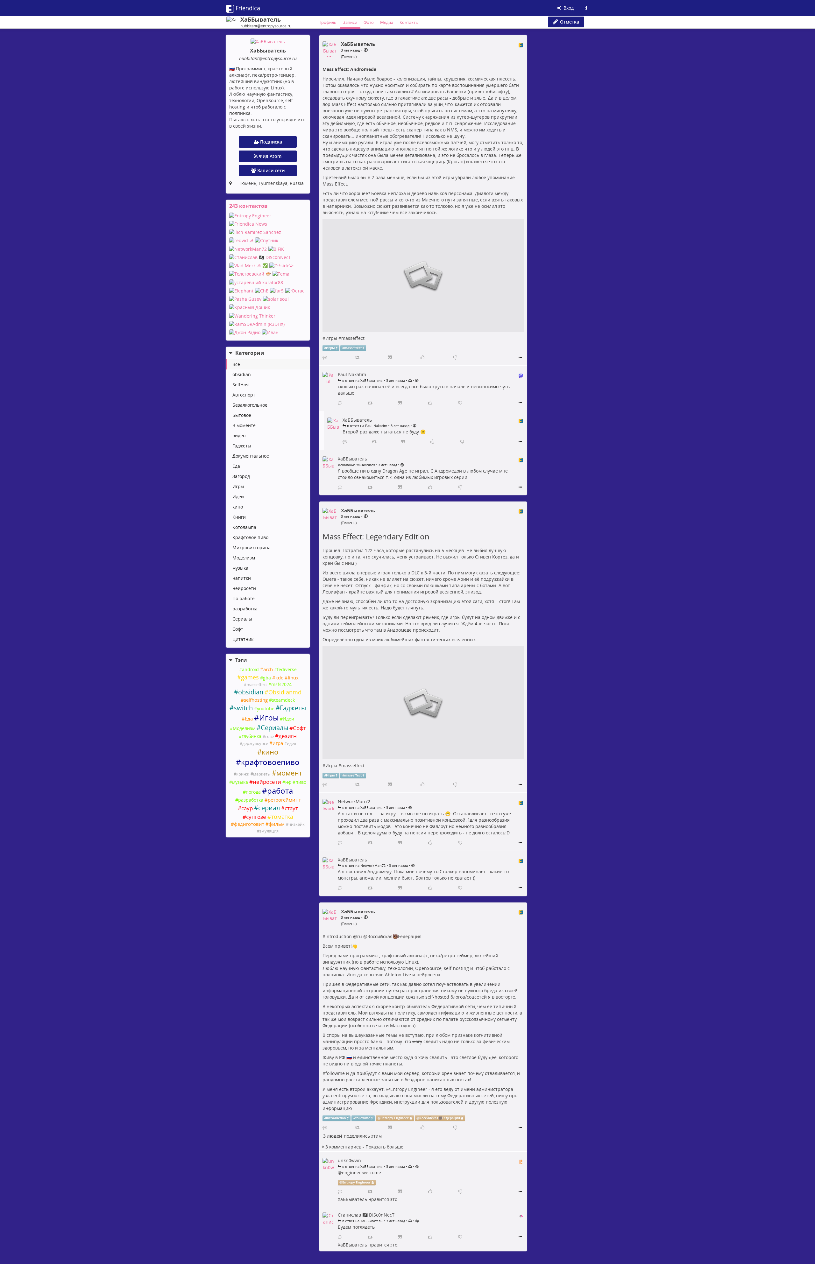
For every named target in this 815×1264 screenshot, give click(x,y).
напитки (241, 578)
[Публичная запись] (366, 50)
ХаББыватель (352, 1199)
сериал (269, 808)
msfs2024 (281, 684)
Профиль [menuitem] (327, 22)
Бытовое (241, 415)
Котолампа (244, 527)
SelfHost (241, 385)
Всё (236, 364)
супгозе (256, 816)
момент (289, 773)
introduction (338, 936)
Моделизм (243, 558)
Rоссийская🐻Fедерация (394, 936)
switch (243, 708)
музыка (240, 568)
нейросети (244, 588)
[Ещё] (520, 357)
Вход (568, 8)
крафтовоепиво (270, 762)
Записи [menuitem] (350, 22)
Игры (238, 486)
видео (238, 435)
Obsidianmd (284, 692)
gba (267, 678)
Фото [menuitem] (369, 22)
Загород (241, 476)
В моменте (244, 425)
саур (247, 808)
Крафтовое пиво (250, 537)
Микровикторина (251, 547)
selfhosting (256, 700)
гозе (269, 736)
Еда (236, 466)
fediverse (287, 669)
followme (335, 1073)
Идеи (238, 497)
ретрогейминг (284, 800)
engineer (351, 1172)
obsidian (241, 374)
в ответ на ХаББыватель (362, 380)
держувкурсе (255, 743)
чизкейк (296, 824)
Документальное (250, 456)
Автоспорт (243, 395)
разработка (245, 609)
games (250, 677)
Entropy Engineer (408, 1089)
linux (293, 677)
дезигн (288, 736)
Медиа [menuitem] (386, 22)
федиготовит (249, 824)
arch (268, 669)
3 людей (332, 1136)
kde (279, 677)
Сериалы (242, 619)
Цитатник (242, 639)
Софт (237, 629)
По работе (243, 598)
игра (278, 743)
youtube (265, 709)
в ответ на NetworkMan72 (363, 865)
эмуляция (269, 831)
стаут (291, 808)
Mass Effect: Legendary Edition (375, 536)
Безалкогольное (249, 405)
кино (237, 507)
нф (288, 782)
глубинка (251, 736)
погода (253, 792)
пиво (300, 782)
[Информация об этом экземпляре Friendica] (586, 8)
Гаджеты (241, 446)
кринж (242, 774)
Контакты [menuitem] (409, 22)
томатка (282, 816)
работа (280, 791)
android (250, 669)
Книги (239, 517)
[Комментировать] (325, 357)
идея (291, 743)
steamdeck (283, 700)
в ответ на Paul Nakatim (366, 425)
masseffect (256, 684)
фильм (277, 824)
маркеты (262, 774)
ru (359, 936)
